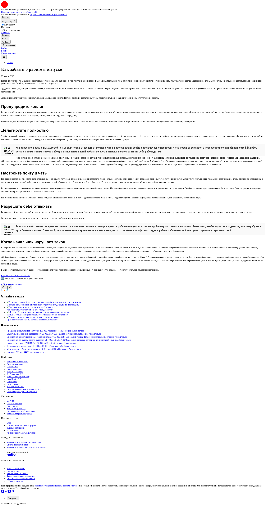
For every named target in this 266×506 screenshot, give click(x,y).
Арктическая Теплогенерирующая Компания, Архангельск (99, 337)
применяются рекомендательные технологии (56, 486)
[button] (4, 48)
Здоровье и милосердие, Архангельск (66, 331)
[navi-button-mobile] (4, 57)
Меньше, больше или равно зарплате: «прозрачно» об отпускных (37, 315)
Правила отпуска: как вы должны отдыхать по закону (32, 320)
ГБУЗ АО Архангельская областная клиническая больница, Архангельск (96, 340)
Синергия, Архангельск (69, 349)
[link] (6, 42)
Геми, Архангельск (37, 352)
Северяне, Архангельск (65, 343)
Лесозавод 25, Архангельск (63, 346)
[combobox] (13, 498)
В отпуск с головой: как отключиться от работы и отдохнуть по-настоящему (43, 305)
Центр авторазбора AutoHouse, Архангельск (80, 334)
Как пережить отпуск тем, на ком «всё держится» (30, 310)
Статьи (10, 62)
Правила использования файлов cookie (48, 14)
